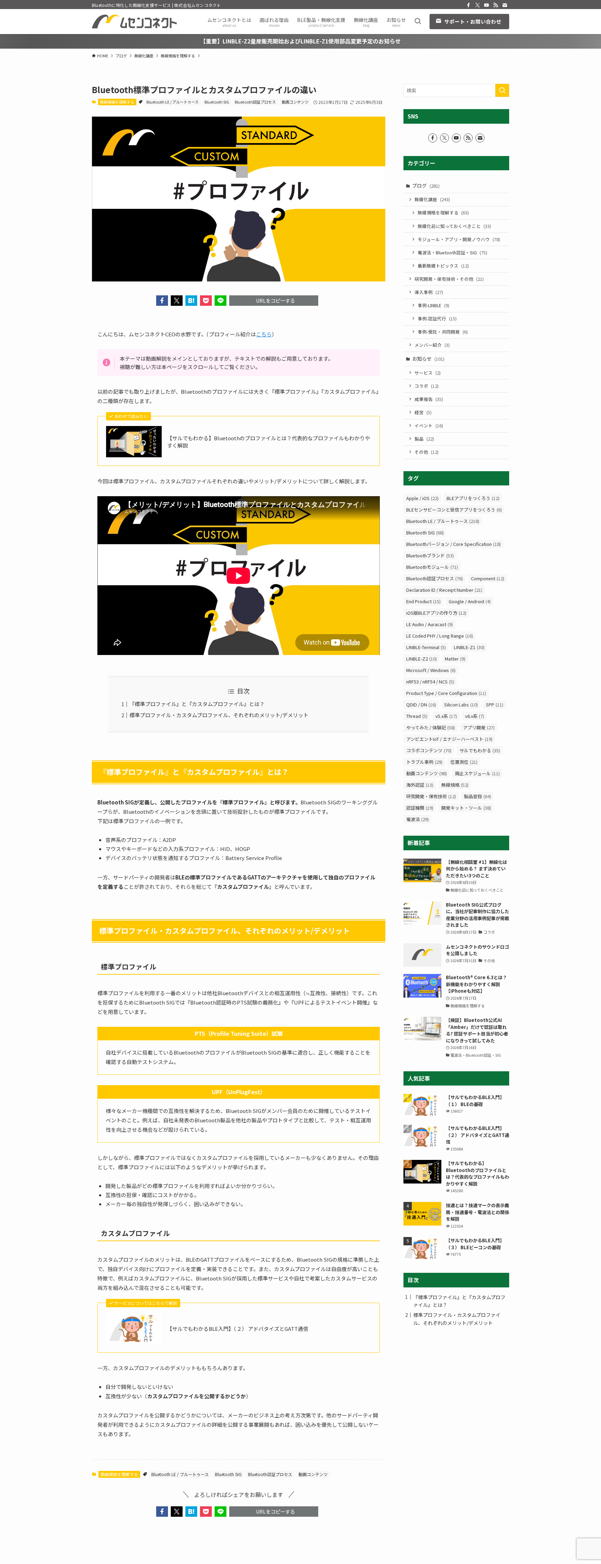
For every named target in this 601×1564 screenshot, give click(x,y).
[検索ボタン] (417, 21)
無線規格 (454, 784)
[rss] (495, 5)
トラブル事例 (424, 762)
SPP (494, 704)
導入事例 (429, 292)
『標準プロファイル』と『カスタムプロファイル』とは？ (197, 703)
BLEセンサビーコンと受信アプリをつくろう (454, 509)
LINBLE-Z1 (469, 647)
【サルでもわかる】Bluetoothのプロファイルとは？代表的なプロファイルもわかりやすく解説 (268, 441)
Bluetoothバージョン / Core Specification (453, 544)
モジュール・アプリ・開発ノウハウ (459, 239)
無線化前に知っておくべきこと (454, 226)
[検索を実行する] (502, 90)
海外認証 (419, 784)
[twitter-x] (477, 5)
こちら (264, 334)
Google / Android (470, 601)
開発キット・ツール (466, 807)
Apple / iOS (422, 498)
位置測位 (464, 762)
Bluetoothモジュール (432, 567)
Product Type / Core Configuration (446, 693)
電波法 (417, 819)
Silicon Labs (461, 704)
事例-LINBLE (433, 305)
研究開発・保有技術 (431, 796)
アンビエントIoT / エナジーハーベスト (449, 739)
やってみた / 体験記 (430, 727)
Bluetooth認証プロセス (255, 102)
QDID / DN (421, 704)
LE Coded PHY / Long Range (439, 635)
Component (487, 578)
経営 (423, 412)
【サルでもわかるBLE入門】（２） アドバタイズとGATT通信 (237, 1328)
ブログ (426, 185)
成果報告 (429, 399)
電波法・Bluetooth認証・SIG (452, 252)
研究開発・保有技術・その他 (449, 279)
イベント (429, 425)
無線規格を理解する (117, 102)
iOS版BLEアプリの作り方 (436, 612)
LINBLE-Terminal (426, 647)
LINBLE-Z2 (421, 658)
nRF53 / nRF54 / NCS (430, 681)
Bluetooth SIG (217, 102)
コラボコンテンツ (428, 750)
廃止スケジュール (477, 773)
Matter (455, 658)
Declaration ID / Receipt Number (444, 590)
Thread (416, 716)
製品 (424, 438)
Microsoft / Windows (431, 670)
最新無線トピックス (443, 265)
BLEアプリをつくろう (473, 498)
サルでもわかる (479, 750)
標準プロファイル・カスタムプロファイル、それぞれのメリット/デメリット (218, 715)
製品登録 (477, 796)
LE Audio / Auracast (429, 624)
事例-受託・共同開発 (443, 331)
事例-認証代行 (437, 318)
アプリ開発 (479, 727)
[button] (162, 300)
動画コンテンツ (295, 102)
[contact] (504, 5)
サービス (428, 372)
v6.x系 (474, 716)
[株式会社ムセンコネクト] (134, 21)
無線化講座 (432, 199)
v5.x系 (446, 716)
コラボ (427, 386)
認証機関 (419, 807)
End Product (423, 601)
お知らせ (428, 358)
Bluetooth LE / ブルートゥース (172, 102)
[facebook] (468, 5)
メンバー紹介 (432, 345)
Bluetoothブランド (430, 555)
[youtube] (486, 5)
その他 (427, 452)
